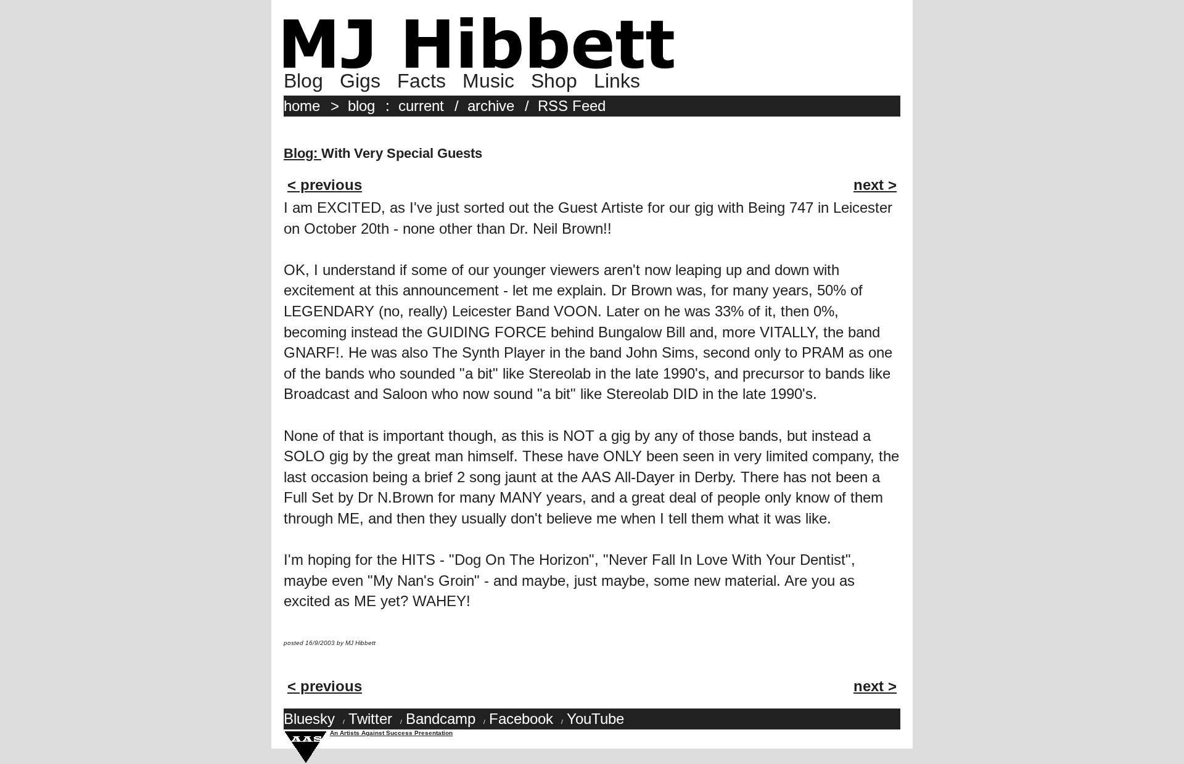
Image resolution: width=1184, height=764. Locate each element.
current (421, 105)
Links (617, 81)
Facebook (521, 718)
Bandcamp (440, 718)
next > (875, 184)
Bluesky (309, 718)
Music (488, 81)
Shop (554, 81)
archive (490, 105)
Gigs (360, 81)
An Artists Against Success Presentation (391, 732)
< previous (324, 184)
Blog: (302, 153)
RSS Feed (572, 105)
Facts (421, 81)
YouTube (595, 718)
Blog (303, 81)
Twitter (370, 718)
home (302, 105)
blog (361, 105)
